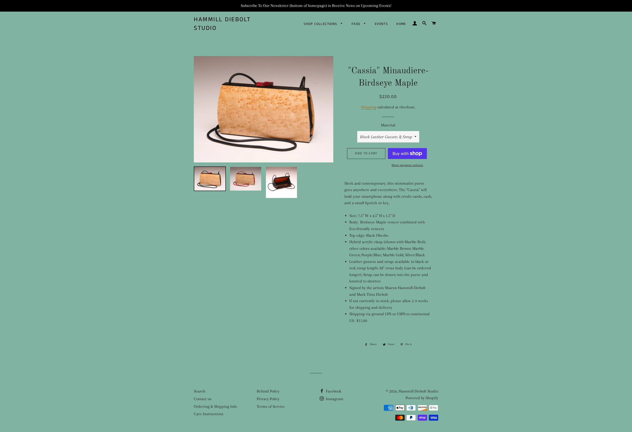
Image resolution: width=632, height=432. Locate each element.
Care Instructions (208, 414)
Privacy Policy (268, 398)
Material (388, 125)
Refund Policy (268, 391)
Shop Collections (321, 23)
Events (381, 23)
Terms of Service (271, 406)
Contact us (203, 398)
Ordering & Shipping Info (215, 406)
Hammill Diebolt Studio (222, 24)
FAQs (357, 23)
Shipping (368, 107)
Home (401, 23)
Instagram (334, 398)
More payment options (407, 165)
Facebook (333, 391)
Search (199, 391)
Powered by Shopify (422, 397)
